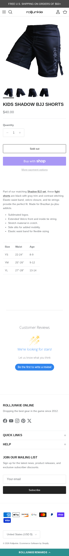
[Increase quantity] (21, 133)
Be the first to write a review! (34, 367)
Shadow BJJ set (36, 191)
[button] (34, 552)
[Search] (12, 12)
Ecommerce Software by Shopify (34, 543)
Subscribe (34, 490)
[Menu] (4, 12)
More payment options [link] (35, 169)
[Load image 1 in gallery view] (34, 50)
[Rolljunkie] (34, 12)
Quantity (8, 125)
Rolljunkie (14, 543)
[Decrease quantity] (6, 133)
